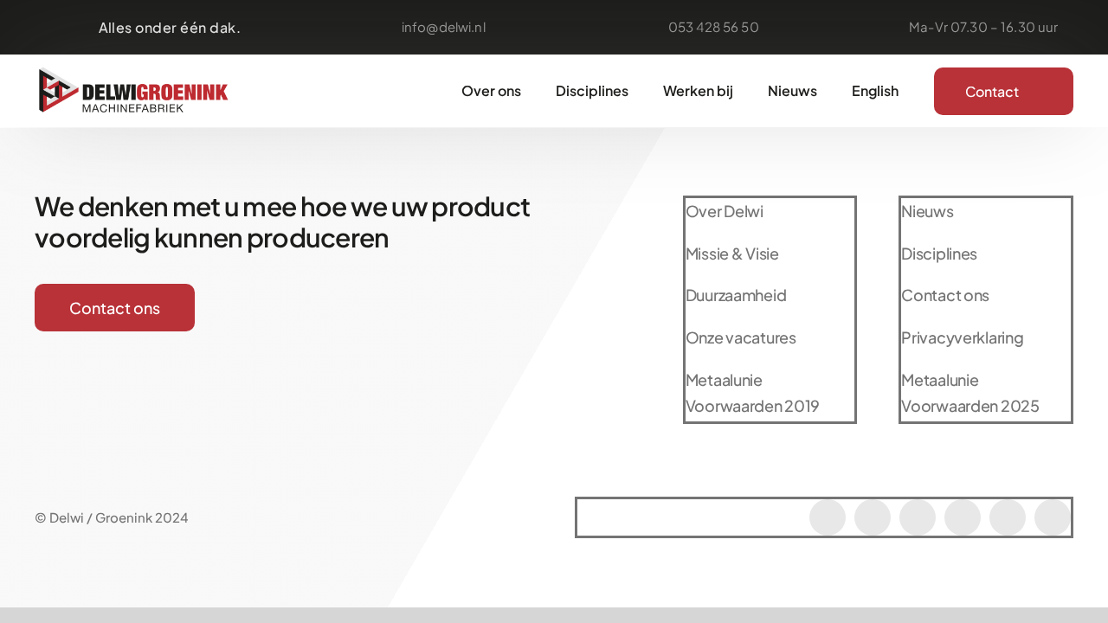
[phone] (1052, 517)
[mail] (962, 517)
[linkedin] (1007, 517)
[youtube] (917, 517)
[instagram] (872, 517)
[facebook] (827, 517)
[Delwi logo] (134, 70)
